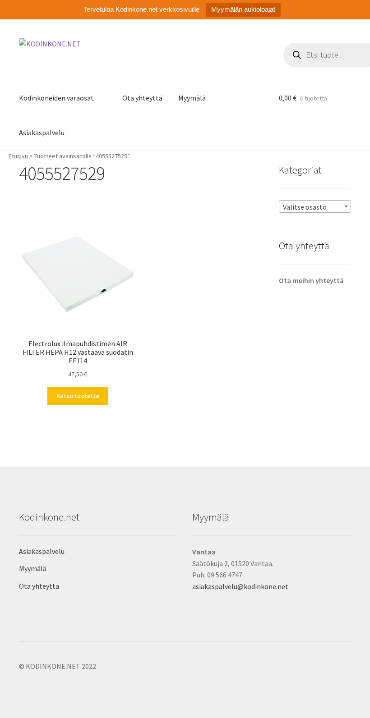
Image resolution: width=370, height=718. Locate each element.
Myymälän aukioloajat (243, 9)
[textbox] (315, 207)
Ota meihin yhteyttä (311, 280)
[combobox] (315, 206)
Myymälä (192, 97)
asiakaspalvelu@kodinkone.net (240, 586)
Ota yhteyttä (142, 97)
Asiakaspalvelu (42, 132)
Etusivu (18, 156)
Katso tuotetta (77, 396)
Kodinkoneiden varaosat (56, 97)
